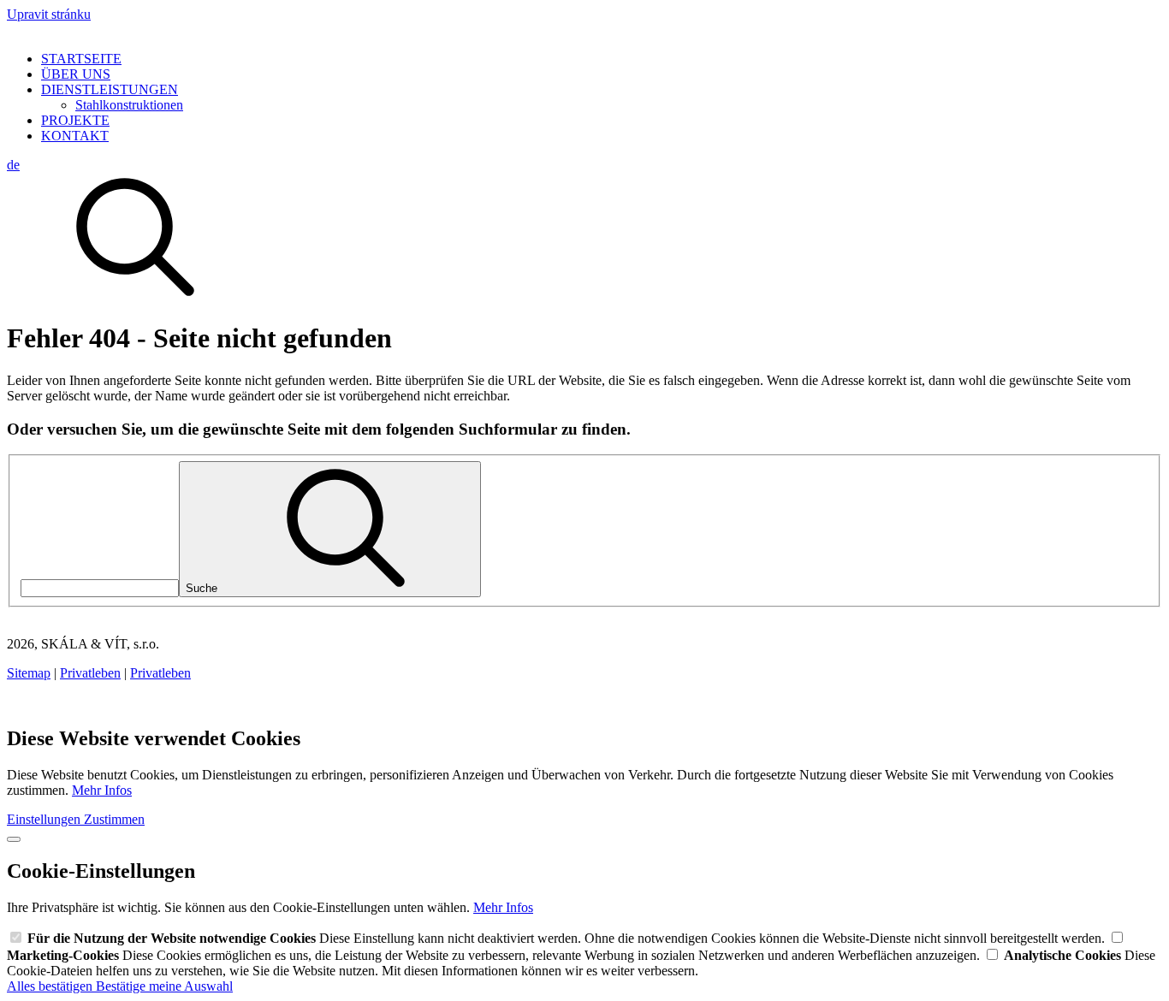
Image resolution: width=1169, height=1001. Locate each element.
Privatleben (90, 673)
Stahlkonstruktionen (129, 105)
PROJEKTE (75, 120)
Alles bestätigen (51, 986)
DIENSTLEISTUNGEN (109, 89)
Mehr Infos (102, 790)
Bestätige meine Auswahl (164, 986)
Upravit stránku (49, 14)
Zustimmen (114, 819)
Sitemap (28, 673)
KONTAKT (75, 135)
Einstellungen (45, 819)
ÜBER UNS (75, 74)
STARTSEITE (81, 58)
